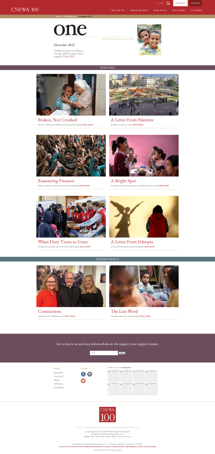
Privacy (113, 450)
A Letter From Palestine (132, 120)
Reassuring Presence (56, 181)
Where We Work (139, 10)
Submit (122, 353)
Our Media (196, 10)
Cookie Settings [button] (150, 447)
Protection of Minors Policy (113, 447)
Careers (59, 387)
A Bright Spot (123, 181)
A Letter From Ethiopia (132, 242)
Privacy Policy (64, 447)
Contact (180, 3)
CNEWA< (25, 9)
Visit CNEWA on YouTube (83, 381)
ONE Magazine (70, 16)
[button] (114, 376)
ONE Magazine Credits (134, 447)
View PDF (68, 56)
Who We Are (117, 10)
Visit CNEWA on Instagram (90, 374)
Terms (119, 450)
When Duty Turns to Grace (63, 242)
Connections (49, 311)
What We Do (160, 10)
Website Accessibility (93, 447)
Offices (58, 384)
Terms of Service (77, 447)
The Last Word (124, 311)
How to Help (178, 10)
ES (162, 3)
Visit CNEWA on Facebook (83, 374)
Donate (195, 3)
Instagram (126, 367)
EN (157, 3)
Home (58, 16)
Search (168, 3)
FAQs (56, 380)
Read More (88, 125)
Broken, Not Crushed (57, 120)
